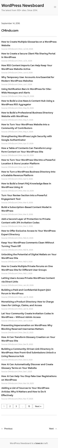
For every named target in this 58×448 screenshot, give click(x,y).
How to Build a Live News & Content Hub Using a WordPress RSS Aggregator (27, 102)
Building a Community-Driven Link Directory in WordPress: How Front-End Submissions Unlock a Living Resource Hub (28, 352)
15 (29, 406)
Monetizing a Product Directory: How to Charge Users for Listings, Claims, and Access (27, 303)
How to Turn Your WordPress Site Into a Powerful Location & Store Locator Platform (28, 161)
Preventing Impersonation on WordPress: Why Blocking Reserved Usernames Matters (26, 327)
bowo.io (39, 443)
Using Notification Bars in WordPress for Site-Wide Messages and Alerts (26, 90)
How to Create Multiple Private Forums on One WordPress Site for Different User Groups (27, 268)
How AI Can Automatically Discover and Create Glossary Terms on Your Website (27, 366)
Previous (8, 428)
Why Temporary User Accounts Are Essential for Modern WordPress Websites (27, 79)
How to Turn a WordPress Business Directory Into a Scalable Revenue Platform (28, 173)
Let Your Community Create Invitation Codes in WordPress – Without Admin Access (27, 315)
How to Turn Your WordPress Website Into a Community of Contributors (25, 126)
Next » (38, 406)
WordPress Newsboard (22, 5)
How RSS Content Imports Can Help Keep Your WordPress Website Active (26, 67)
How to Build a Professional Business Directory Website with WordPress (27, 114)
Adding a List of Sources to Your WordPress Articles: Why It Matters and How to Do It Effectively (25, 391)
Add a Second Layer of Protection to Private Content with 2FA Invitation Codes (25, 220)
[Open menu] (55, 7)
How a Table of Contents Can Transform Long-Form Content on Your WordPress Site (26, 149)
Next (51, 428)
